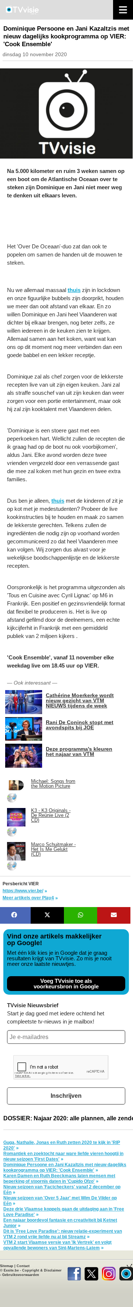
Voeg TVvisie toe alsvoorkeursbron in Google (66, 983)
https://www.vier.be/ (23, 890)
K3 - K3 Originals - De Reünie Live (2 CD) (51, 815)
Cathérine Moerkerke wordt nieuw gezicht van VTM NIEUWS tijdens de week (80, 700)
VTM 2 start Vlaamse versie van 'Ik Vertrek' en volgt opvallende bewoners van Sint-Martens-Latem (57, 1245)
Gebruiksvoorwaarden (20, 1275)
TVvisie (126, 1272)
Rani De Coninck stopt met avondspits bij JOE (79, 724)
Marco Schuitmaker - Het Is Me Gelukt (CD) (53, 849)
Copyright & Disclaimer (42, 1270)
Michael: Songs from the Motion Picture (53, 783)
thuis (74, 290)
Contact (23, 1266)
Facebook (74, 1272)
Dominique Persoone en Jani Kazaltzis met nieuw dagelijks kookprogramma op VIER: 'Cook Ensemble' (64, 1167)
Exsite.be (11, 1270)
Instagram (109, 1272)
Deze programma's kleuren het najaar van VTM (79, 751)
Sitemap (6, 1266)
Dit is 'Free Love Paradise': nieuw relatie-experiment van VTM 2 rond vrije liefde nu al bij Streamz (62, 1234)
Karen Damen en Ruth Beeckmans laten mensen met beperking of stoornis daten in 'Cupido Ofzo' (59, 1178)
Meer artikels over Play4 (28, 897)
